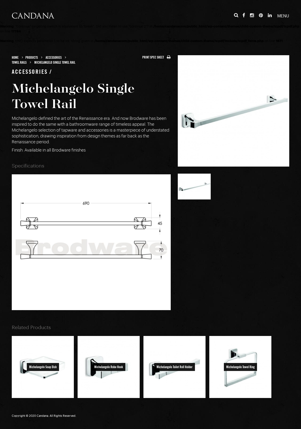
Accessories (54, 57)
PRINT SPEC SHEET (153, 57)
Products (31, 57)
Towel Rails (19, 62)
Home (15, 57)
